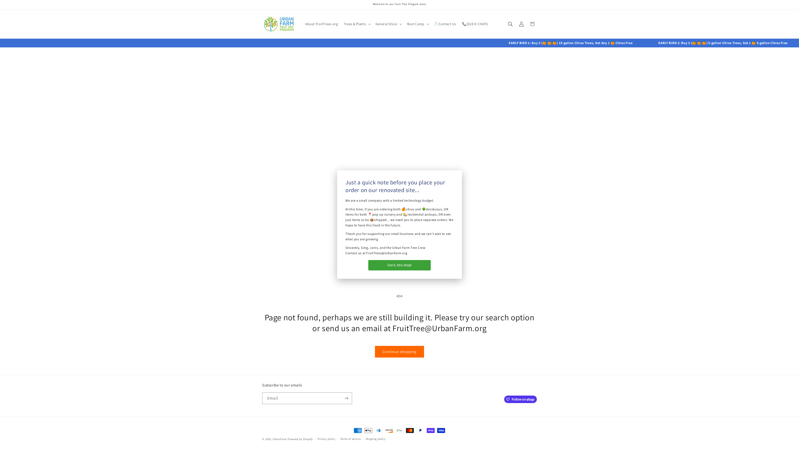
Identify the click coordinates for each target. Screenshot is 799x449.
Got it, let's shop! (399, 265)
